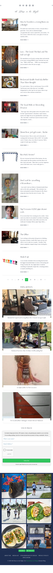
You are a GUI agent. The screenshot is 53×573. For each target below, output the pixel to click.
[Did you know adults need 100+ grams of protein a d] (39, 519)
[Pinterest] (26, 5)
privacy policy (29, 472)
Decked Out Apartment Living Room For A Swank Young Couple (27, 326)
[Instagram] (29, 5)
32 (30, 287)
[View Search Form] (52, 5)
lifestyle (46, 443)
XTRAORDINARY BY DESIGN (29, 563)
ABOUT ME (8, 563)
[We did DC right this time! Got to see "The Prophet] (14, 519)
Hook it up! (24, 265)
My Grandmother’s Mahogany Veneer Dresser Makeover (26, 429)
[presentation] (10, 30)
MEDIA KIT (16, 563)
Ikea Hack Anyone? (27, 156)
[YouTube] (23, 5)
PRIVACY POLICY (43, 563)
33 (34, 287)
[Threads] (33, 5)
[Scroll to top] (49, 569)
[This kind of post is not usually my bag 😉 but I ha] (14, 494)
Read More (24, 39)
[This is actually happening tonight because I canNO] (39, 544)
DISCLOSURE (26, 565)
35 (40, 287)
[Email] (20, 5)
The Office (24, 240)
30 (22, 287)
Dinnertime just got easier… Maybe (34, 134)
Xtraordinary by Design (32, 568)
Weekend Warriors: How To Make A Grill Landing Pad (26, 359)
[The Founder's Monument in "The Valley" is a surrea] (39, 494)
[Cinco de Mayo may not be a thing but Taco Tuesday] (14, 544)
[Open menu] (1, 5)
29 (18, 287)
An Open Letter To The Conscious (27, 396)
